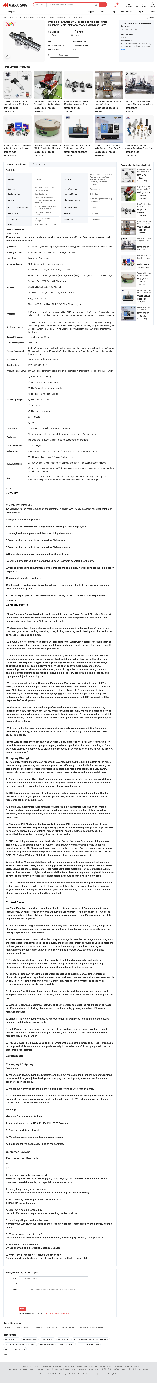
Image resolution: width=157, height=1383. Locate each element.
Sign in (152, 6)
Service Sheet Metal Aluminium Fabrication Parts (90, 1339)
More (123, 49)
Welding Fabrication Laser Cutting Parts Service (57, 1344)
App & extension (126, 12)
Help (113, 12)
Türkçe (123, 1369)
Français (48, 1369)
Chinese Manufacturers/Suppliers (51, 1366)
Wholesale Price (82, 1366)
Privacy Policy (112, 1374)
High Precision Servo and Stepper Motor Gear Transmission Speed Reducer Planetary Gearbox (144, 205)
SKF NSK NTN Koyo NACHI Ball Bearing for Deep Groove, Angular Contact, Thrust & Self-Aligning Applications (144, 257)
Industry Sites (93, 1366)
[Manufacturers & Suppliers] (14, 4)
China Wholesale (69, 1366)
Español (32, 1369)
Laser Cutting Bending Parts (89, 1344)
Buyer (102, 12)
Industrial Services (11, 1339)
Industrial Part (63, 1339)
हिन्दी (109, 1369)
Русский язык (58, 1369)
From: (14, 1278)
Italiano (67, 1369)
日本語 (104, 1369)
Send (22, 1309)
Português (40, 1369)
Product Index (118, 1366)
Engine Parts (37, 1327)
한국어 (97, 1369)
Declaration (102, 1374)
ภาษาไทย (116, 1369)
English (25, 1369)
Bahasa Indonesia (142, 1369)
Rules (153, 12)
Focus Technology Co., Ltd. (63, 1374)
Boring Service (51, 1327)
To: (16, 1284)
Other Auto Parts (22, 1327)
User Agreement (91, 1374)
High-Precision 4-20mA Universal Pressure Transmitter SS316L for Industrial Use (144, 170)
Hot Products (22, 1366)
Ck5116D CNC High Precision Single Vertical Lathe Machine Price (144, 291)
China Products (33, 1366)
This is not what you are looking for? (31, 1313)
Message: (13, 1289)
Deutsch (74, 1369)
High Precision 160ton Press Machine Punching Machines (144, 222)
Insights (136, 1366)
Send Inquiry (64, 55)
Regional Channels (105, 1366)
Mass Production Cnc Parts (15, 1349)
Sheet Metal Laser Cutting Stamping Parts (20, 1344)
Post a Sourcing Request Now (57, 1313)
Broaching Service (67, 1327)
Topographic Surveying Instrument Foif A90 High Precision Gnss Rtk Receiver (144, 274)
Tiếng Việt (131, 1369)
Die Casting (7, 1327)
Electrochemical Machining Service (90, 1327)
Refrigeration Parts (30, 1339)
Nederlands (82, 1369)
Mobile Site (128, 1366)
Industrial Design (47, 1339)
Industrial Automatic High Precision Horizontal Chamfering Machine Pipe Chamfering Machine (144, 239)
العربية (91, 1369)
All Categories (10, 12)
